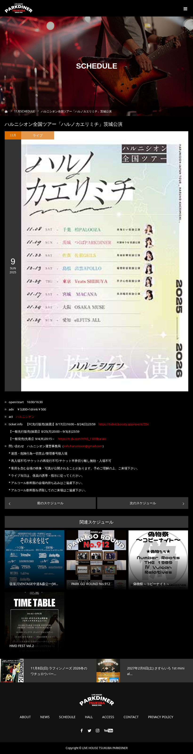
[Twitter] (89, 730)
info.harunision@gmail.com (83, 446)
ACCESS (108, 717)
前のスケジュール (50, 503)
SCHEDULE (67, 717)
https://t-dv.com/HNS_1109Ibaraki (82, 439)
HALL (89, 717)
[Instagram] (97, 730)
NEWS (45, 717)
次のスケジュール (143, 503)
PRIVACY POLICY (160, 717)
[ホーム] (6, 111)
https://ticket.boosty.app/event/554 (123, 424)
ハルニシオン (25, 416)
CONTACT (131, 717)
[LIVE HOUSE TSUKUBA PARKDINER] (18, 8)
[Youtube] (108, 730)
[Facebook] (81, 730)
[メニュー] (185, 8)
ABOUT (25, 717)
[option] (48, 670)
